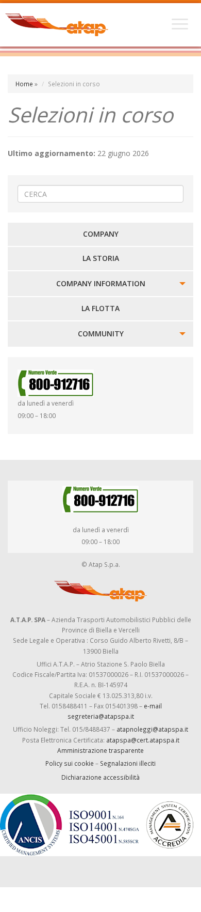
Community (101, 333)
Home (24, 84)
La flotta (100, 308)
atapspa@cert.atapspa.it (142, 740)
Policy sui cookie (69, 763)
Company (101, 234)
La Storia (100, 258)
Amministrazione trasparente (100, 750)
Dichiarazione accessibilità (100, 777)
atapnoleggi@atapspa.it (152, 729)
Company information (100, 283)
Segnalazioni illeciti (128, 763)
